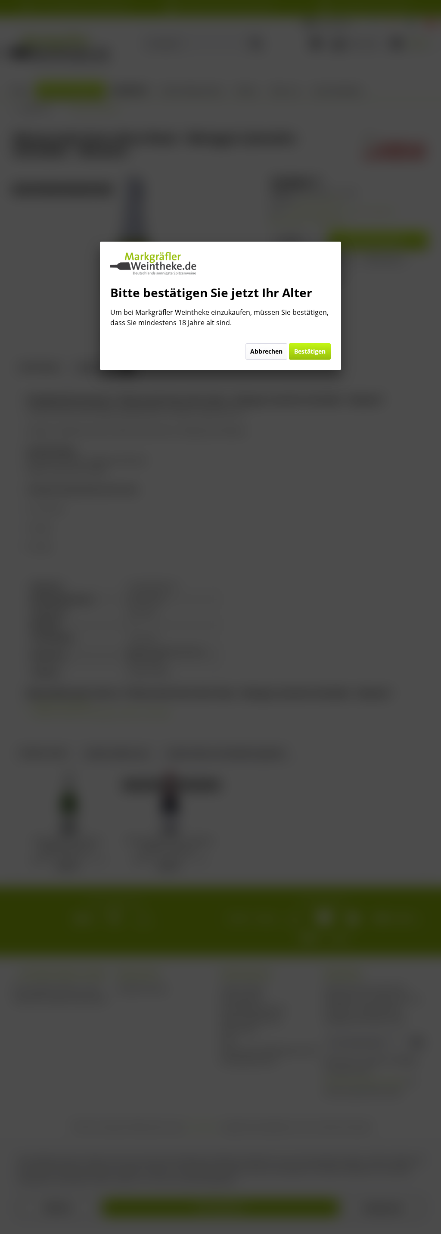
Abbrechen (266, 351)
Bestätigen (310, 351)
